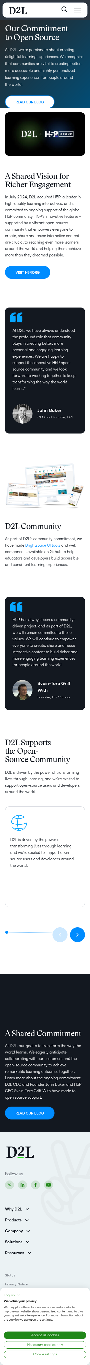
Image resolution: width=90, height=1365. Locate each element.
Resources (14, 1253)
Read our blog (30, 102)
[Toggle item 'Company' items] (28, 1230)
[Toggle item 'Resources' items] (29, 1252)
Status (10, 1275)
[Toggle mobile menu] (77, 10)
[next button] (77, 934)
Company (14, 1231)
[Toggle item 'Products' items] (26, 1219)
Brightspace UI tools (42, 545)
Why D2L (13, 1209)
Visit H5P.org (28, 273)
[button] (12, 1295)
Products (13, 1220)
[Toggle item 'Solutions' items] (27, 1241)
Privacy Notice (16, 1284)
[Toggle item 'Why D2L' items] (27, 1208)
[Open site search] (64, 9)
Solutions (13, 1242)
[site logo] (18, 10)
